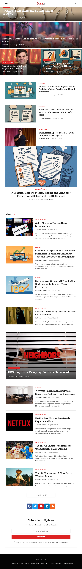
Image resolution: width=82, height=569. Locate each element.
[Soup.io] (41, 3)
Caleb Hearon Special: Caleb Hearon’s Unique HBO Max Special (56, 134)
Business (47, 60)
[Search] (76, 3)
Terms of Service (56, 564)
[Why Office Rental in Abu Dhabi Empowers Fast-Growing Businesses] (19, 395)
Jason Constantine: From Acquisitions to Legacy (14, 67)
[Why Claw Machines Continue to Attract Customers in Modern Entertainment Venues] (41, 35)
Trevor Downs (6, 72)
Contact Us (14, 564)
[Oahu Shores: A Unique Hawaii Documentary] (19, 227)
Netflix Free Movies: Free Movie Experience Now (52, 420)
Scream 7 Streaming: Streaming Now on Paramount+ (55, 313)
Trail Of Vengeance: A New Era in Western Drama (53, 475)
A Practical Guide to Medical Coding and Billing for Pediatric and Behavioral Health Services (41, 194)
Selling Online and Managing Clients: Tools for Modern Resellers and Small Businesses (57, 89)
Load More (40, 495)
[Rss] (52, 506)
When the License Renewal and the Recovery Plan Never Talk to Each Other (56, 112)
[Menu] (6, 3)
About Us (44, 564)
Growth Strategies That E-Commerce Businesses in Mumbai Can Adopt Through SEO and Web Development (55, 253)
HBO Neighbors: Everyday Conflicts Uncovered (38, 372)
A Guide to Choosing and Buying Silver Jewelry (28, 12)
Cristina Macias (8, 18)
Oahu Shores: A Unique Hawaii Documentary (52, 225)
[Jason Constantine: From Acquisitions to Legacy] (20, 62)
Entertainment (8, 35)
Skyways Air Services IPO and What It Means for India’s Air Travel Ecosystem (55, 284)
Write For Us (25, 564)
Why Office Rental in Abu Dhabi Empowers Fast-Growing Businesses (55, 392)
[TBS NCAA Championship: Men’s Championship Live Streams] (19, 450)
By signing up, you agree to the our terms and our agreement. (42, 542)
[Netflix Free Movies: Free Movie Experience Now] (19, 422)
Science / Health (41, 189)
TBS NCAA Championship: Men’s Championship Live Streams (53, 447)
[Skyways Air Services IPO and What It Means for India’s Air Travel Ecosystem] (19, 285)
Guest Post (35, 564)
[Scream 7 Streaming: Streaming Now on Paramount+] (19, 315)
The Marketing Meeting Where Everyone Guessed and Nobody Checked (58, 66)
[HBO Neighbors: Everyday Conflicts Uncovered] (41, 355)
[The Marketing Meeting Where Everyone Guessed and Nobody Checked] (61, 62)
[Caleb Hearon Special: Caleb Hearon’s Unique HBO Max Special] (20, 137)
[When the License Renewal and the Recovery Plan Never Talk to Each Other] (20, 113)
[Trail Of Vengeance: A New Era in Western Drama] (19, 477)
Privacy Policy (55, 542)
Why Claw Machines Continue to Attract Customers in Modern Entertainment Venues (40, 40)
